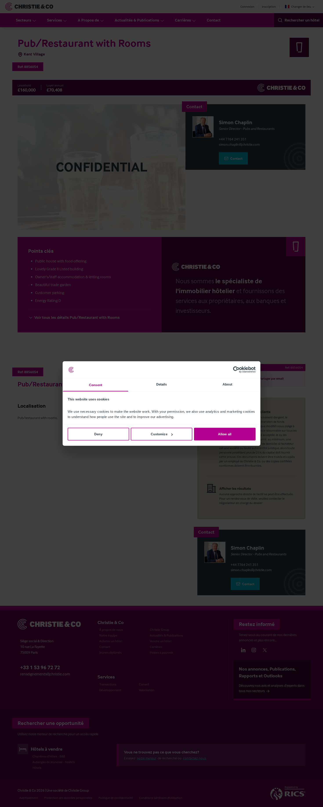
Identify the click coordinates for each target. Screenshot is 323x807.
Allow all (224, 434)
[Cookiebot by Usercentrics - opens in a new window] (236, 369)
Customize (159, 434)
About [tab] (227, 384)
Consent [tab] (95, 385)
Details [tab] (161, 384)
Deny (98, 434)
